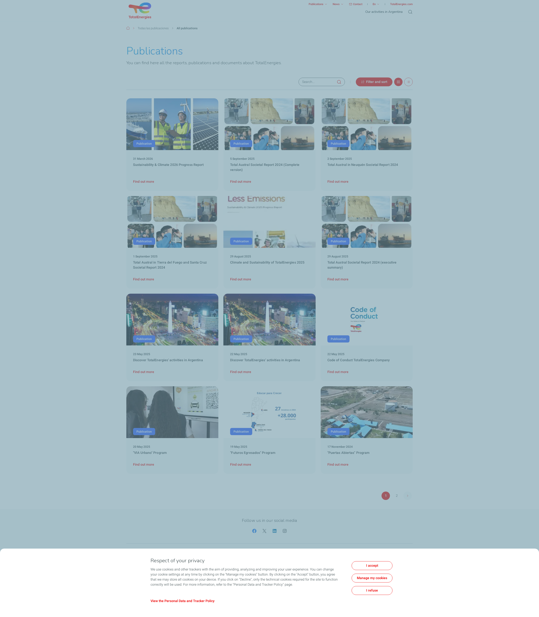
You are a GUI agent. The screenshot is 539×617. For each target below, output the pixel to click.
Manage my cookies (372, 578)
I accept (372, 566)
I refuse (372, 590)
